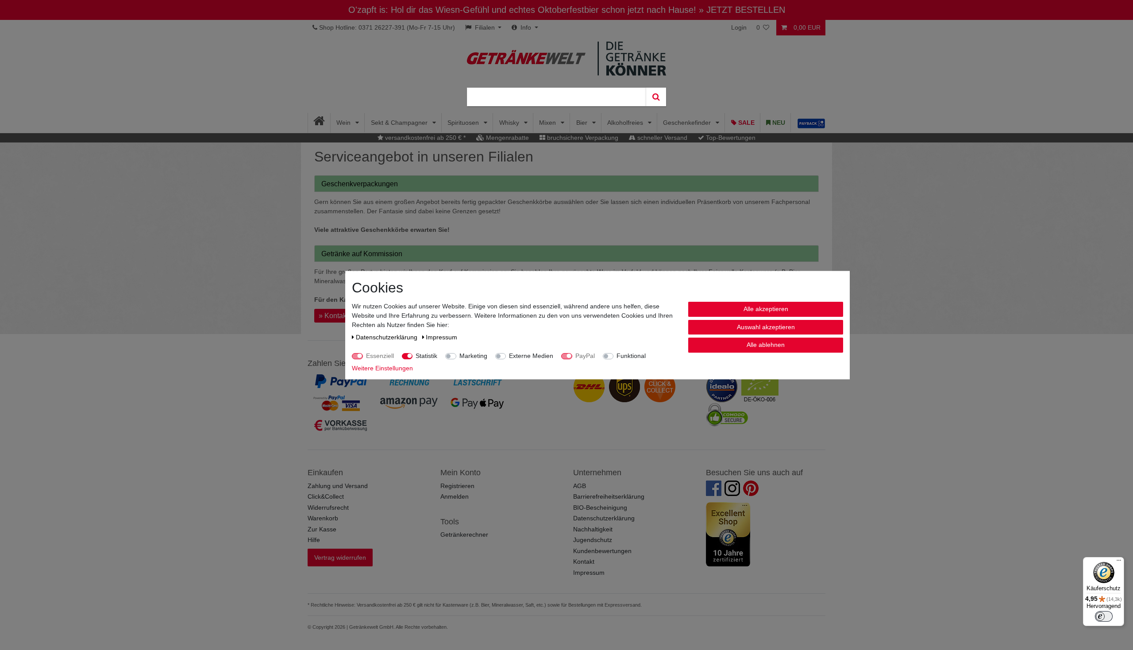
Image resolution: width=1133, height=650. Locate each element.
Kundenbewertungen (602, 550)
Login (739, 27)
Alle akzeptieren (766, 308)
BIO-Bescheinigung (600, 507)
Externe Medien (531, 355)
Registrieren (457, 485)
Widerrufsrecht (328, 507)
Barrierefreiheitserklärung (608, 496)
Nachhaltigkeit (593, 529)
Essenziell (380, 355)
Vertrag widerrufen (340, 557)
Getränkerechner (464, 534)
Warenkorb (323, 518)
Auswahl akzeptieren (766, 326)
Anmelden (454, 496)
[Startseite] (319, 123)
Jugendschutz (592, 539)
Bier (582, 122)
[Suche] (656, 97)
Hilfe (314, 539)
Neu (778, 122)
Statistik (426, 355)
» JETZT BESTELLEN (742, 10)
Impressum (589, 572)
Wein (344, 122)
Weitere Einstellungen (382, 368)
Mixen (548, 122)
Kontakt (583, 561)
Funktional (631, 355)
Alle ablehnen (766, 344)
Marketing (473, 355)
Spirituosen (464, 122)
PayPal (585, 355)
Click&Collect (326, 496)
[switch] (1104, 616)
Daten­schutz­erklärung (387, 337)
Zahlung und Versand (338, 485)
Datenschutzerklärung (604, 518)
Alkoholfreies (626, 122)
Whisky (510, 122)
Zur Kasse (322, 529)
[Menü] (1119, 562)
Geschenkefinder (688, 122)
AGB (579, 485)
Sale (745, 122)
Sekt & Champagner (400, 122)
